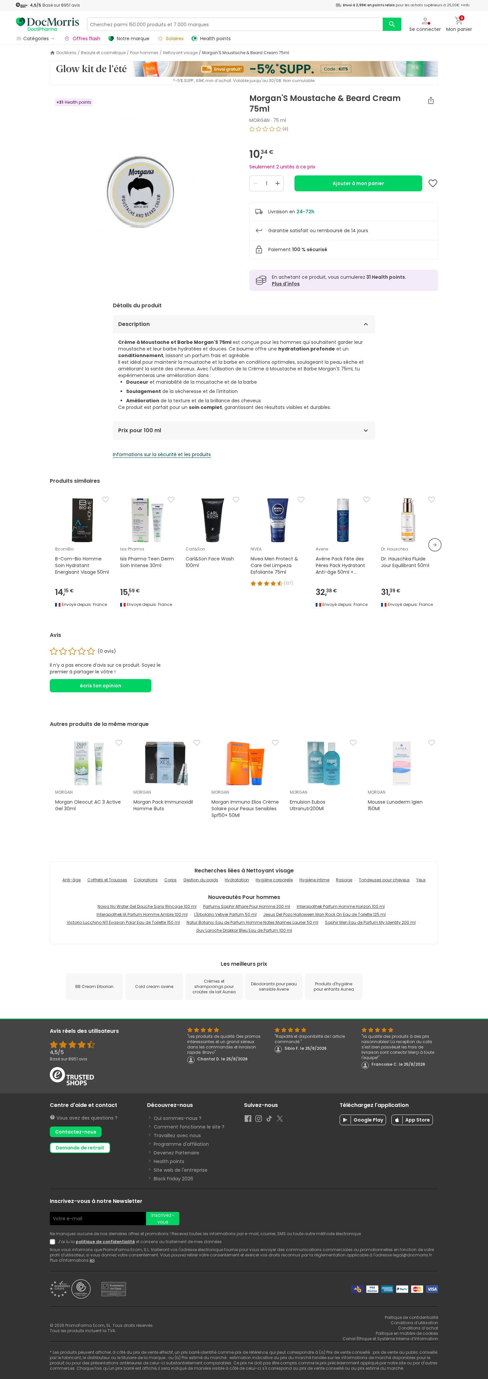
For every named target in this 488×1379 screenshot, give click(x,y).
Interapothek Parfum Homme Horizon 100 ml (341, 906)
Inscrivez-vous (162, 1218)
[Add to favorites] (433, 183)
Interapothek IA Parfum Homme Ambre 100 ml (142, 914)
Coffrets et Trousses (107, 880)
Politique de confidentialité (411, 1317)
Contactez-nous (75, 1132)
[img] (144, 176)
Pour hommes (144, 52)
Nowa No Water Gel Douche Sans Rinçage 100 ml (147, 906)
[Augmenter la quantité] (278, 183)
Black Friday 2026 (173, 1178)
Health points (169, 1161)
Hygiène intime (314, 880)
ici (92, 1260)
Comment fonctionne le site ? (189, 1127)
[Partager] (431, 100)
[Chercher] (392, 24)
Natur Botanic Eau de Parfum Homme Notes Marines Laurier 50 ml (252, 922)
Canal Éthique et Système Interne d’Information (390, 1338)
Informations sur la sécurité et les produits (162, 454)
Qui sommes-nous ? (178, 1118)
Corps (170, 880)
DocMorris (66, 52)
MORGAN (259, 120)
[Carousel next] (435, 544)
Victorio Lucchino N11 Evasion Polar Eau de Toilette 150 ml (123, 922)
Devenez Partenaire (176, 1152)
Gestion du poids (200, 880)
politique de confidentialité (105, 1241)
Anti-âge (71, 880)
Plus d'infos (286, 283)
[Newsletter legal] (54, 1241)
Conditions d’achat (418, 1328)
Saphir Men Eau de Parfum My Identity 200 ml (370, 922)
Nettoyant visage (180, 52)
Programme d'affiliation (181, 1144)
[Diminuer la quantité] (256, 183)
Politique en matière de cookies (407, 1333)
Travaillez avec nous (177, 1135)
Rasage (344, 880)
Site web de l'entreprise (180, 1170)
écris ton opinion (100, 685)
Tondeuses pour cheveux (384, 880)
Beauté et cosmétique (103, 52)
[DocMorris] (47, 24)
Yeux (421, 880)
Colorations (146, 880)
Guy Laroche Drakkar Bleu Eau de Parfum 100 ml (244, 930)
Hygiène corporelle (274, 880)
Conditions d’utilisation (414, 1323)
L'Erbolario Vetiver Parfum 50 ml (225, 914)
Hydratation (237, 880)
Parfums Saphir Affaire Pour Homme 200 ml (246, 906)
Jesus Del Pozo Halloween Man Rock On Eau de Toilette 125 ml (324, 914)
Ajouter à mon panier (358, 183)
